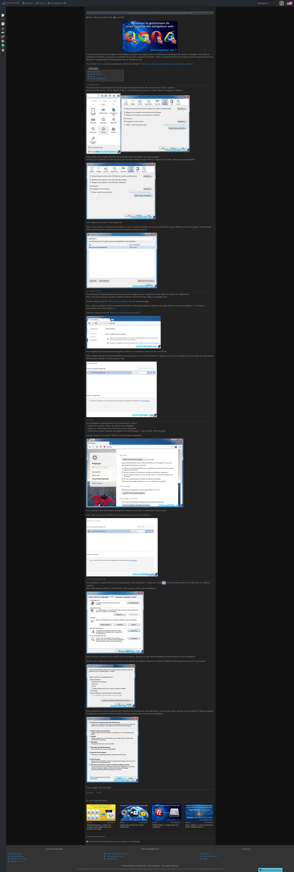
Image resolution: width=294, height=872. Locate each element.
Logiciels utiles (16, 853)
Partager (89, 793)
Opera (92, 76)
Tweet (98, 793)
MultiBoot (3, 28)
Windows (3, 50)
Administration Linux (115, 856)
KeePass (100, 64)
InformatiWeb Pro (56, 3)
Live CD (3, 23)
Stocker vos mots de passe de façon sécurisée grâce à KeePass (167, 64)
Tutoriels (42, 3)
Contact (205, 859)
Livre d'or (205, 853)
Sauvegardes (3, 32)
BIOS (3, 19)
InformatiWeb (12, 3)
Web (3, 45)
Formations (29, 3)
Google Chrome (95, 74)
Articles (3, 15)
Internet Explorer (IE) (97, 79)
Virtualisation (3, 41)
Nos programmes (17, 856)
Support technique (209, 856)
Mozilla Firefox (95, 72)
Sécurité (3, 37)
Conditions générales (18, 859)
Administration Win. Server (117, 853)
